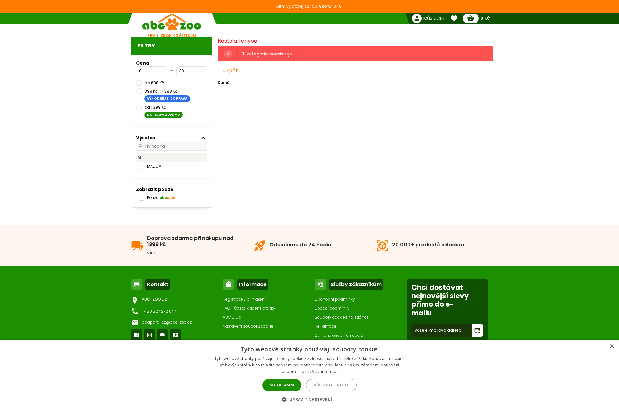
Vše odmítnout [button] (331, 385)
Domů (224, 82)
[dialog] (309, 375)
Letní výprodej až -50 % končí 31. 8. (309, 6)
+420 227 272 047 (159, 311)
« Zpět (230, 70)
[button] (309, 399)
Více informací (325, 371)
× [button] (611, 346)
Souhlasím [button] (282, 385)
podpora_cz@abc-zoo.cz (167, 322)
